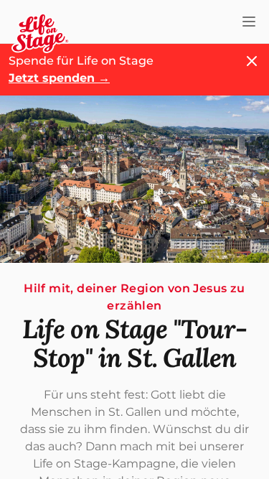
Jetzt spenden (59, 78)
